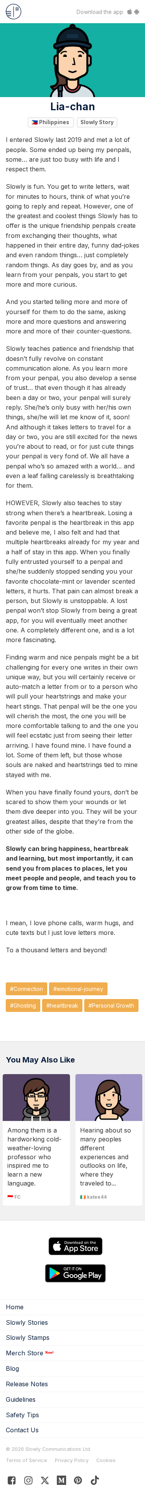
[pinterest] (62, 1482)
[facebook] (12, 1482)
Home (15, 1307)
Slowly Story (97, 122)
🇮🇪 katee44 (93, 1197)
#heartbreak (62, 1005)
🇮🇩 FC (13, 1197)
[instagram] (28, 1482)
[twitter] (45, 1482)
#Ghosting (23, 1005)
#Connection (26, 989)
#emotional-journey (78, 989)
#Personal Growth (111, 1005)
